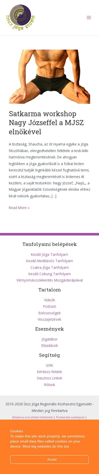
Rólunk (49, 384)
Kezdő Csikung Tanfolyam (49, 273)
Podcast (49, 306)
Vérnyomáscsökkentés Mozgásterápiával (49, 280)
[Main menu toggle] (89, 18)
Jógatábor (50, 339)
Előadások (49, 345)
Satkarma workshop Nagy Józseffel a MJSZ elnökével (46, 122)
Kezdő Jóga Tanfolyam (49, 254)
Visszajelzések (49, 319)
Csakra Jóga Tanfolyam (49, 267)
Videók (49, 300)
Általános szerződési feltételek (32, 417)
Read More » (19, 208)
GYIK (49, 365)
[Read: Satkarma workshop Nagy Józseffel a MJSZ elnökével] (49, 76)
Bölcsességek (50, 312)
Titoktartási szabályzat (70, 417)
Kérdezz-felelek (49, 371)
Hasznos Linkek (49, 378)
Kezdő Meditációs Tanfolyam (49, 260)
